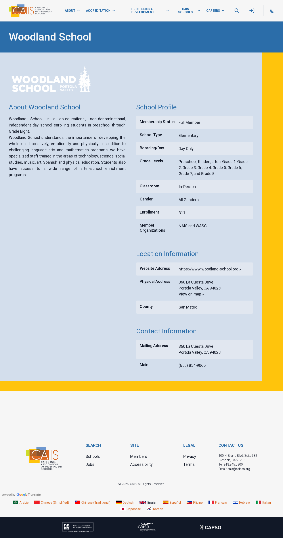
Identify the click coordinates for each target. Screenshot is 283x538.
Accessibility (141, 464)
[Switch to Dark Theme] (272, 10)
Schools (93, 456)
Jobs (90, 464)
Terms (189, 464)
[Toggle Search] (236, 10)
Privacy (189, 456)
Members (138, 456)
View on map (190, 294)
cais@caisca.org (239, 468)
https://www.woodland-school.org (208, 269)
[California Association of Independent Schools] (31, 10)
